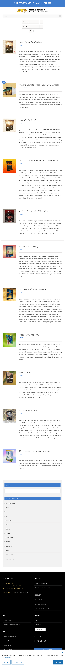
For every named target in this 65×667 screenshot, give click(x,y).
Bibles (7, 507)
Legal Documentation (10, 636)
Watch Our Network (40, 600)
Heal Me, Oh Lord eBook (30, 42)
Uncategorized (10, 559)
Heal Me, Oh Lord (27, 120)
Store (36, 620)
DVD (7, 525)
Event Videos (9, 537)
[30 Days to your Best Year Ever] (9, 211)
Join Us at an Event (40, 604)
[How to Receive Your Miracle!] (9, 289)
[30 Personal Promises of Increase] (9, 450)
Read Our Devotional (41, 583)
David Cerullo (23, 51)
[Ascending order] (41, 22)
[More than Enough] (9, 410)
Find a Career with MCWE (42, 608)
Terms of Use (7, 645)
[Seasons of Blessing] (9, 246)
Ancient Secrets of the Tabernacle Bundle (39, 85)
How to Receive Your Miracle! (33, 289)
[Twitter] (38, 641)
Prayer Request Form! (21, 592)
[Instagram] (45, 641)
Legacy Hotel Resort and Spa (12, 624)
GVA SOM (8, 542)
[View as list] (34, 31)
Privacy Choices (8, 649)
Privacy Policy (8, 641)
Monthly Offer (10, 546)
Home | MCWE (8, 620)
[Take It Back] (9, 372)
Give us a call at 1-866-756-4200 (12, 586)
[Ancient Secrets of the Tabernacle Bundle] (9, 84)
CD (6, 516)
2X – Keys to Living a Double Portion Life (38, 160)
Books (7, 512)
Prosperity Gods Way (29, 335)
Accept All (58, 662)
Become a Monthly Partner (42, 588)
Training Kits (9, 555)
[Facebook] (35, 641)
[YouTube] (41, 641)
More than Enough (28, 410)
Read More (8, 657)
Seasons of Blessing (28, 246)
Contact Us (38, 624)
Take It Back (25, 372)
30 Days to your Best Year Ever (33, 211)
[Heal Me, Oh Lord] (9, 120)
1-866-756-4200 (45, 3)
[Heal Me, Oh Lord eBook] (9, 41)
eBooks (8, 529)
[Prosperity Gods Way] (9, 334)
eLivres (8, 533)
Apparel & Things (10, 503)
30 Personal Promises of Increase (35, 451)
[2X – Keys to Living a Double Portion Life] (9, 160)
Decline (6, 662)
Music (7, 550)
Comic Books (9, 520)
